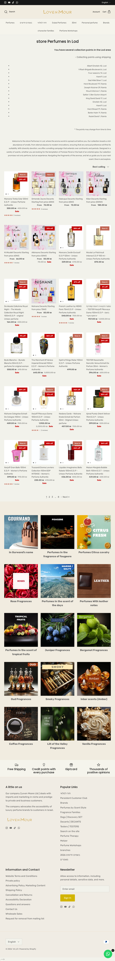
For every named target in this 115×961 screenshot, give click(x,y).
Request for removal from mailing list (25, 918)
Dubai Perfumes (59, 23)
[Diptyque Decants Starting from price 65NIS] (71, 183)
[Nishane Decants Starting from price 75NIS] (44, 291)
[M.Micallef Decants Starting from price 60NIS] (16, 237)
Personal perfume (90, 23)
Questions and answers (18, 904)
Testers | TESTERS (69, 826)
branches (65, 850)
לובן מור (15, 949)
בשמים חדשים (26, 23)
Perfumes (10, 23)
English (105, 2)
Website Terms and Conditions (21, 876)
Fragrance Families (70, 812)
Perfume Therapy (69, 836)
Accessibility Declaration (19, 899)
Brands (106, 23)
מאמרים (64, 859)
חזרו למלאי (42, 23)
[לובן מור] (57, 12)
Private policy (13, 880)
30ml (74, 23)
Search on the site (69, 831)
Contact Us (11, 909)
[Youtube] (9, 2)
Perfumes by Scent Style (73, 807)
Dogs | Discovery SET (71, 817)
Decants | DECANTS (70, 821)
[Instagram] (5, 2)
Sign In (67, 898)
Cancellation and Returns (19, 895)
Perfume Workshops (68, 31)
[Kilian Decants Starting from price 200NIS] (98, 183)
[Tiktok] (13, 2)
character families (46, 31)
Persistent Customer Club (73, 798)
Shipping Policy (14, 890)
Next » (66, 497)
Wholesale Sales (14, 913)
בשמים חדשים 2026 (70, 855)
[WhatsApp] (17, 2)
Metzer (63, 840)
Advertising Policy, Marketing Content (25, 885)
